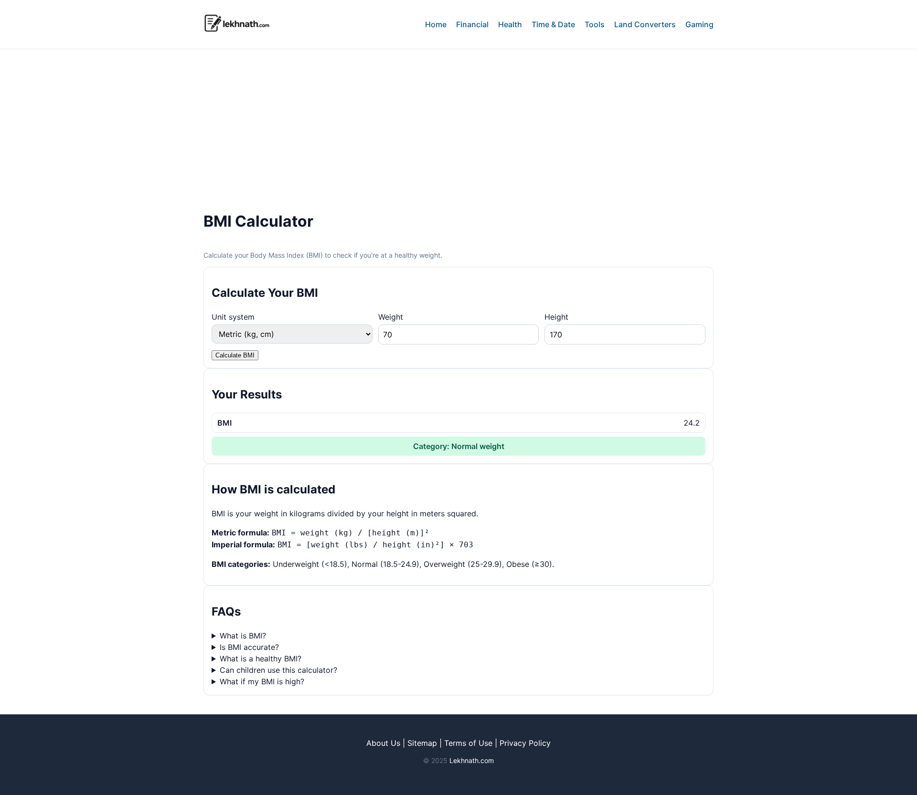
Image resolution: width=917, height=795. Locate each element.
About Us (383, 743)
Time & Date (553, 24)
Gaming (699, 24)
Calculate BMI (235, 355)
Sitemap (422, 743)
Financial (472, 24)
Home (436, 24)
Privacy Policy (525, 743)
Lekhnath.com (471, 760)
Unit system (233, 317)
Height (556, 317)
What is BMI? (243, 635)
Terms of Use (468, 743)
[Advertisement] (458, 121)
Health (510, 24)
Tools (595, 24)
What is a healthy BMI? (260, 658)
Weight (390, 317)
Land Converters (645, 24)
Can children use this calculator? (278, 670)
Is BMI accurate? (249, 647)
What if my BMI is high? (262, 681)
